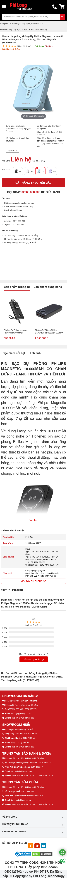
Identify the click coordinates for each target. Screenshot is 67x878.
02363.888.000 (31, 192)
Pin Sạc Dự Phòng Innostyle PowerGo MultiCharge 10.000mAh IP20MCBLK (16, 332)
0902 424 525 (37, 795)
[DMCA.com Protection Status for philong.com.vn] (42, 853)
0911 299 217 (37, 766)
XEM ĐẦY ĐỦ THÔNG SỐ (33, 581)
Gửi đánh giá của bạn (33, 659)
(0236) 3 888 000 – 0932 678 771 (22, 709)
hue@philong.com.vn (20, 742)
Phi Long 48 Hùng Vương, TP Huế (18, 729)
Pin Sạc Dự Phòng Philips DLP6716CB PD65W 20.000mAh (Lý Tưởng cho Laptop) (49, 332)
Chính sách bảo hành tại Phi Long (18, 206)
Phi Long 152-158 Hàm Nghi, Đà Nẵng (20, 700)
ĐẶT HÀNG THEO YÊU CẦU (33, 183)
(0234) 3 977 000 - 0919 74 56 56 (22, 733)
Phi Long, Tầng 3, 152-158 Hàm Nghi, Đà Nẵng (24, 758)
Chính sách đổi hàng (13, 210)
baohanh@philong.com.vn (22, 771)
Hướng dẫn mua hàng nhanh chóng (19, 203)
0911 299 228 (28, 791)
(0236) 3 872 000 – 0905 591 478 (36, 762)
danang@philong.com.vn (21, 713)
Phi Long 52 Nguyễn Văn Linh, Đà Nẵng (21, 705)
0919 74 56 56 (29, 737)
